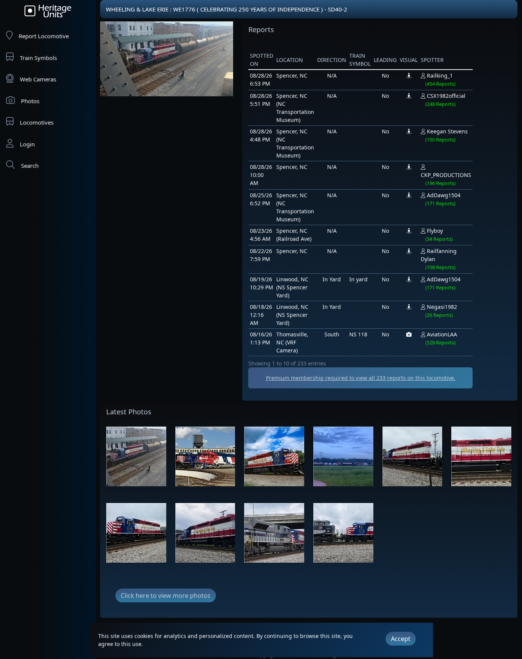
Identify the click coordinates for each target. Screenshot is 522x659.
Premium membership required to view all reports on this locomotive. (361, 377)
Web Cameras (38, 79)
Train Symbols (38, 58)
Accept (400, 639)
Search (30, 165)
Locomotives (36, 122)
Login (27, 144)
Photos (30, 101)
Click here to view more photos (166, 595)
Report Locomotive (44, 36)
